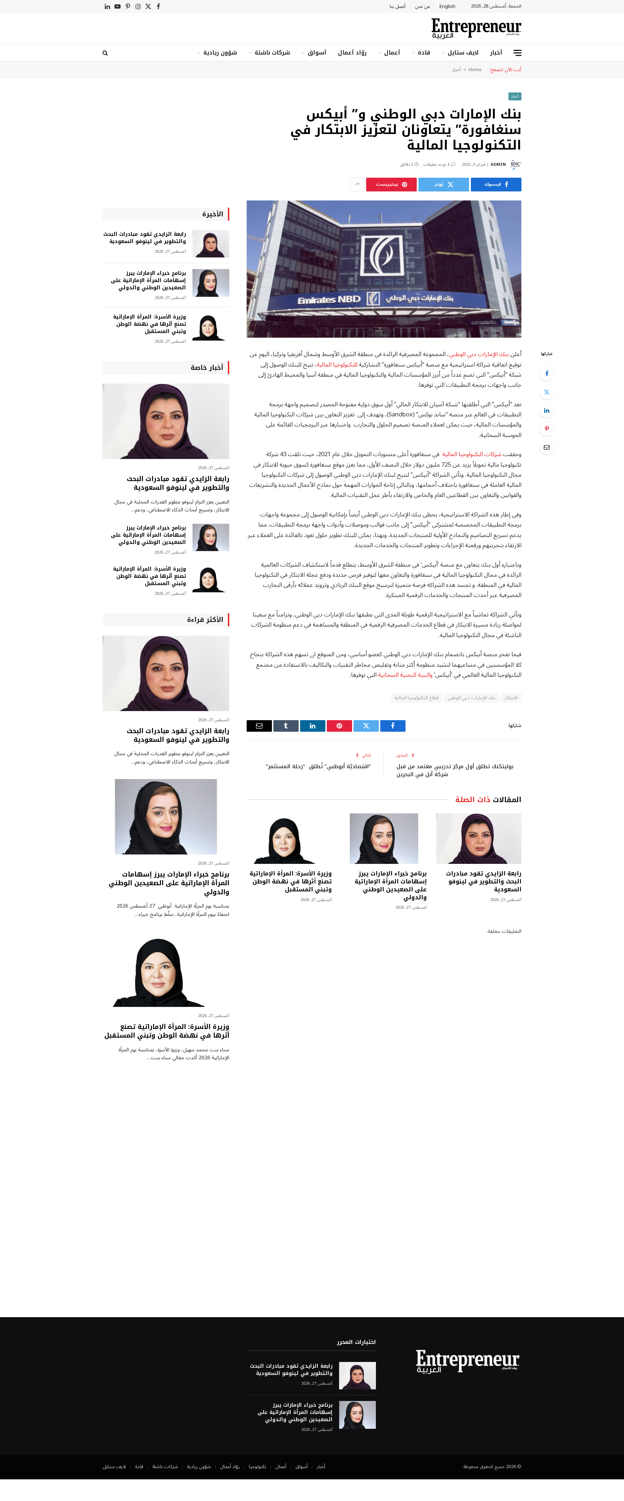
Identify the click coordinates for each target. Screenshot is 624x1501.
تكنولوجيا (257, 1467)
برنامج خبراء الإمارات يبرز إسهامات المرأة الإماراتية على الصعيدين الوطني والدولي (390, 885)
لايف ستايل (463, 52)
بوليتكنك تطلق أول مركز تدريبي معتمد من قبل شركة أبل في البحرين (455, 770)
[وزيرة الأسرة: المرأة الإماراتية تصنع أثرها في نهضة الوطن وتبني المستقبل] (289, 838)
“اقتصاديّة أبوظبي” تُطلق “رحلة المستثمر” (318, 766)
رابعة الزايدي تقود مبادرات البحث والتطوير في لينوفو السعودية (483, 881)
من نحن (422, 6)
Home (475, 70)
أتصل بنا (398, 6)
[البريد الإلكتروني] (547, 447)
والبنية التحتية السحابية (405, 675)
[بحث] (106, 53)
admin (498, 164)
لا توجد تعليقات (436, 164)
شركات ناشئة (272, 52)
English (447, 6)
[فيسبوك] (547, 373)
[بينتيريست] (547, 428)
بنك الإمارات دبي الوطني (479, 354)
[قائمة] (517, 53)
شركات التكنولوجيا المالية (472, 454)
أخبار (496, 52)
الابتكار (511, 698)
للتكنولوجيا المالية (337, 364)
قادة (424, 52)
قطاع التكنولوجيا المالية (416, 698)
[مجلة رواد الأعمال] (476, 28)
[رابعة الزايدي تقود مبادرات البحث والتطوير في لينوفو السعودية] (478, 838)
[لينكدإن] (547, 410)
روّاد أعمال (352, 52)
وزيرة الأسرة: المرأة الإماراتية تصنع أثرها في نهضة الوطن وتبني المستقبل (291, 881)
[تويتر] (547, 392)
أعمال (392, 52)
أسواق (317, 52)
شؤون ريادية (220, 52)
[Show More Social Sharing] (357, 184)
